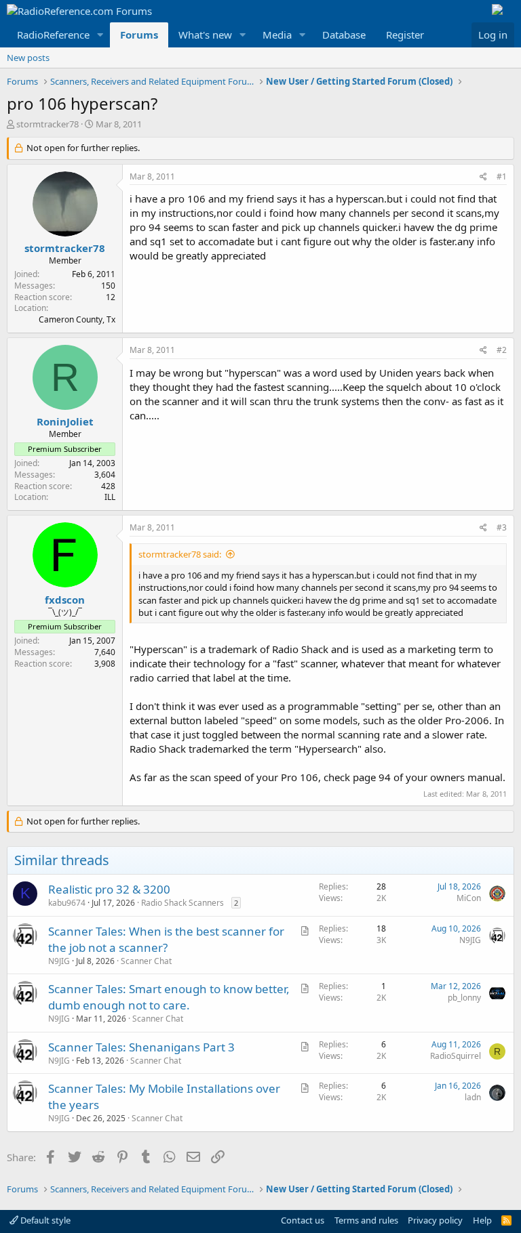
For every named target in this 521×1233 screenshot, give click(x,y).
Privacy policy (435, 1220)
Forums (139, 34)
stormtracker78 (47, 124)
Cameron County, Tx (77, 319)
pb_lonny (464, 997)
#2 (502, 350)
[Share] (483, 177)
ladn (473, 1097)
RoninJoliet (65, 421)
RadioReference (53, 34)
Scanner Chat (146, 961)
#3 (502, 527)
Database (344, 34)
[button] (100, 34)
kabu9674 (66, 902)
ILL (109, 497)
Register (405, 34)
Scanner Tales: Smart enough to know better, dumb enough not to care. (169, 997)
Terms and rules (366, 1220)
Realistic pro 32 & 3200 (109, 889)
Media (277, 34)
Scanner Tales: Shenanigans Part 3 (141, 1047)
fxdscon (65, 599)
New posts (28, 57)
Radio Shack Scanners (182, 902)
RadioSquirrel (455, 1056)
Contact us (302, 1220)
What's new (205, 34)
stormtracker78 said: (179, 554)
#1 (502, 176)
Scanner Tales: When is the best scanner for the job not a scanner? (166, 939)
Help (482, 1220)
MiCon (469, 898)
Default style (44, 1220)
